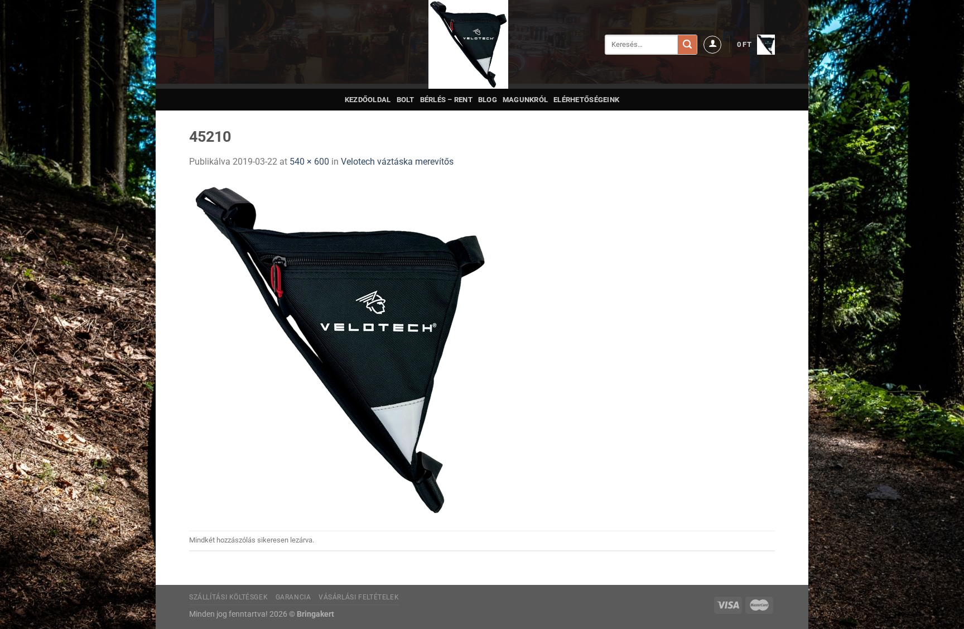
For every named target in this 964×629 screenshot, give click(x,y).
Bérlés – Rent (446, 99)
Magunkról (525, 99)
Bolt (405, 99)
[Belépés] (712, 45)
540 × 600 (309, 161)
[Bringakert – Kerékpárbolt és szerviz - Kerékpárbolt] (468, 44)
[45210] (339, 349)
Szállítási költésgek (228, 597)
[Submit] (687, 44)
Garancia (293, 597)
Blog (487, 99)
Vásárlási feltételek (359, 597)
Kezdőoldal (368, 99)
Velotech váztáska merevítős (397, 161)
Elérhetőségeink (586, 99)
